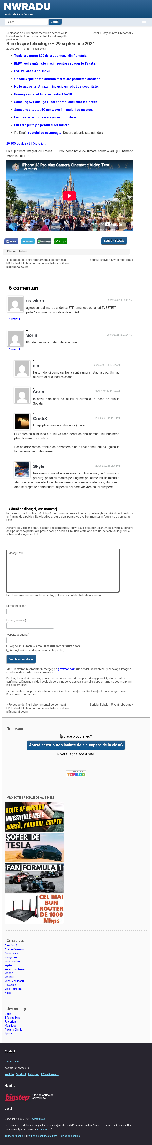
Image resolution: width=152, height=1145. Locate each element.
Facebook (21, 1074)
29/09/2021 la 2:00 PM (107, 466)
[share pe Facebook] (11, 241)
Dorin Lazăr (12, 953)
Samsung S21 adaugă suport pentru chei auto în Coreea (56, 102)
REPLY (14, 319)
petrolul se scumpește (45, 133)
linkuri (23, 251)
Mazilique (11, 1025)
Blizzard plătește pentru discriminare (42, 125)
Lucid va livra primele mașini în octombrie (45, 117)
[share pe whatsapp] (44, 241)
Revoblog (10, 984)
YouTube (9, 1074)
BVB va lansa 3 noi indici (32, 71)
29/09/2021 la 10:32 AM (107, 365)
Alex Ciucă (11, 945)
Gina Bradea (12, 961)
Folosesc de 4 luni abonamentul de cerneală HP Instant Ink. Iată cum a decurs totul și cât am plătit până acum (37, 36)
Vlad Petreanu (13, 988)
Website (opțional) (17, 634)
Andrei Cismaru (14, 949)
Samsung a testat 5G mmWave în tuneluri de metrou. (53, 110)
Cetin (8, 1013)
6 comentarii (39, 48)
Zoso (8, 992)
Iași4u (8, 965)
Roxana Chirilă (13, 1029)
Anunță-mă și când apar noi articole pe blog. (37, 650)
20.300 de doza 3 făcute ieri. (26, 143)
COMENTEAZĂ (114, 240)
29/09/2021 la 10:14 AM (119, 334)
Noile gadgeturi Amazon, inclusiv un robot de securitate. (56, 86)
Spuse (8, 1033)
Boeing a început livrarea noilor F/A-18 (43, 94)
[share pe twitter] (28, 241)
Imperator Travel (15, 969)
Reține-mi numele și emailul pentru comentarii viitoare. (45, 646)
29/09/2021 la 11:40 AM (107, 391)
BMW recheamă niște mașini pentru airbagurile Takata (54, 63)
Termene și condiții (15, 1136)
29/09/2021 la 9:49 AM (120, 300)
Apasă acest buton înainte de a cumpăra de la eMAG (76, 745)
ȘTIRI (26, 48)
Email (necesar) (16, 620)
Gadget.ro (11, 957)
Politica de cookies (69, 1136)
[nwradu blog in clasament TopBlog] (76, 774)
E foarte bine (13, 1017)
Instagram (33, 1074)
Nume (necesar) (16, 605)
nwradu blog (38, 1119)
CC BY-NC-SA (44, 1129)
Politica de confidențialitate (42, 1136)
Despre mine (12, 1061)
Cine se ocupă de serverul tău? (43, 1096)
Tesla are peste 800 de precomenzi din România (50, 56)
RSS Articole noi (50, 1074)
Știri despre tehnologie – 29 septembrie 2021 (50, 43)
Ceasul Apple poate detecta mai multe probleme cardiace (57, 79)
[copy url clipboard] (60, 241)
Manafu (9, 973)
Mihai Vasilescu (14, 981)
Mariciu (9, 977)
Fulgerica (10, 1021)
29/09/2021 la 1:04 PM (107, 418)
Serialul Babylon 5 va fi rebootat (111, 33)
